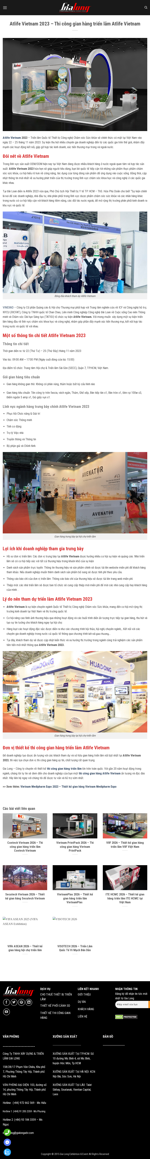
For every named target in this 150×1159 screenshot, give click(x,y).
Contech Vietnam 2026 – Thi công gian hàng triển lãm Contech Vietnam (25, 846)
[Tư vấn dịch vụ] (6, 1152)
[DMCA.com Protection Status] (126, 1017)
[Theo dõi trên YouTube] (6, 1012)
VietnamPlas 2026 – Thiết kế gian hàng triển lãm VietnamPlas (75, 898)
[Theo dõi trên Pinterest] (21, 1002)
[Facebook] (6, 1142)
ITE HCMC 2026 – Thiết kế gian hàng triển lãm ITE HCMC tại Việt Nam (125, 898)
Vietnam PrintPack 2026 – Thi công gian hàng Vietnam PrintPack (75, 846)
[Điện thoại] (6, 1132)
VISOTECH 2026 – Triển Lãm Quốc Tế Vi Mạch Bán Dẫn (74, 948)
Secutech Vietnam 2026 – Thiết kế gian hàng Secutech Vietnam (25, 896)
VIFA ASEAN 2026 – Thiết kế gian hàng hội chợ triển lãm (25, 948)
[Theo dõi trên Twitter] (14, 1002)
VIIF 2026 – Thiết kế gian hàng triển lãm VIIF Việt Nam (125, 844)
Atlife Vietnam (12, 137)
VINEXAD (8, 307)
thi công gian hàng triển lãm (64, 768)
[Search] (146, 7)
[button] (5, 7)
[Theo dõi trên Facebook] (6, 1002)
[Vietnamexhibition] (75, 7)
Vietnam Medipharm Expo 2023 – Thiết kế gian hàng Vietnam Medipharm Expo (68, 786)
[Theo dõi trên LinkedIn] (28, 1002)
